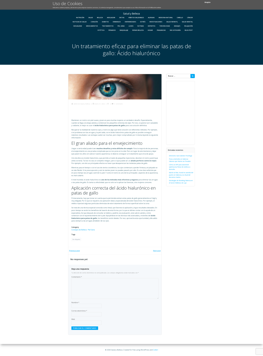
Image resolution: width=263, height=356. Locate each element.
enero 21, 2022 (100, 104)
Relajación (188, 26)
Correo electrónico (79, 311)
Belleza (100, 17)
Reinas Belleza (138, 30)
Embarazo (117, 22)
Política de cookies (155, 7)
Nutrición (80, 17)
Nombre (75, 302)
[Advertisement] (108, 112)
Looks (131, 26)
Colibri (155, 350)
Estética (101, 30)
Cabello (180, 17)
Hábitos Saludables (136, 17)
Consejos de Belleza (79, 230)
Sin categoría (175, 30)
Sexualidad (77, 26)
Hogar (150, 30)
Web (73, 319)
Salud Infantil (172, 22)
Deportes (151, 26)
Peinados (112, 30)
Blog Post (189, 30)
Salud (90, 17)
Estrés (142, 22)
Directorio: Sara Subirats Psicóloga (180, 156)
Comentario (76, 277)
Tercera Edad (164, 26)
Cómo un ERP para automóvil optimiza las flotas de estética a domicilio (179, 167)
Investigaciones (155, 22)
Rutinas (140, 26)
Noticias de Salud (80, 22)
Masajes (177, 26)
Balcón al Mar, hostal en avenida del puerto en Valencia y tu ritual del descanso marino (181, 175)
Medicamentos (92, 26)
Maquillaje (124, 30)
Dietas (121, 17)
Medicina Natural (166, 17)
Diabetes (105, 22)
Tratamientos (107, 26)
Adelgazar (111, 17)
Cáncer (190, 17)
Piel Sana (121, 26)
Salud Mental (187, 22)
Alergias (151, 17)
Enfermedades (130, 22)
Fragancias (161, 30)
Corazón (94, 22)
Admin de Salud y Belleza (82, 104)
